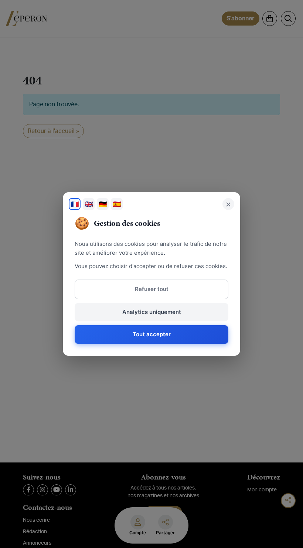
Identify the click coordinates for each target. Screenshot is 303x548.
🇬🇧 (89, 204)
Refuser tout (151, 289)
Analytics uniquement (151, 311)
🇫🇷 (75, 204)
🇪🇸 (117, 204)
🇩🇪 (103, 204)
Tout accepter (152, 334)
